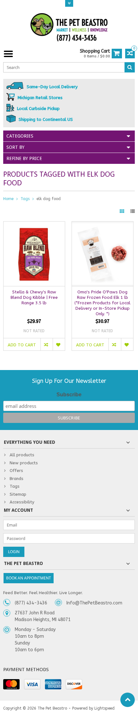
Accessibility (22, 502)
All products (22, 454)
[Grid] (122, 211)
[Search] (130, 67)
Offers (16, 470)
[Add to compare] (46, 344)
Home (8, 199)
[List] (132, 211)
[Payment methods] (11, 684)
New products (24, 462)
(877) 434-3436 (31, 603)
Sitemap (18, 494)
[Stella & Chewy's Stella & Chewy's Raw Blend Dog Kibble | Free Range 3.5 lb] (34, 225)
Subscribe (69, 394)
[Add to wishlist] (59, 344)
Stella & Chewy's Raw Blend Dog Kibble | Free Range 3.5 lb (34, 297)
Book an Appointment (28, 578)
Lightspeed (104, 708)
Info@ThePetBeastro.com (94, 603)
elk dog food (49, 199)
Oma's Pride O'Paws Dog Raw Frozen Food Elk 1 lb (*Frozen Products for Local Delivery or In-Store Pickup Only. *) (102, 303)
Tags (25, 199)
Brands (16, 478)
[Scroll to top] (127, 700)
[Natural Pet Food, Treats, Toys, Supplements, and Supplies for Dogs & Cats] (69, 27)
